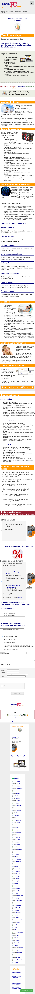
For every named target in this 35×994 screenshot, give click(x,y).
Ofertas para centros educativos (11, 11)
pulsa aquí (5, 537)
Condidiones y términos (10, 680)
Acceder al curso (27, 990)
